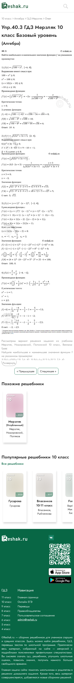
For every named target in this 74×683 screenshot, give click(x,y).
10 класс (7, 602)
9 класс (6, 606)
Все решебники (13, 463)
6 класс (6, 620)
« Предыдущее (25, 371)
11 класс (6, 597)
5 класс (6, 624)
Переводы (24, 606)
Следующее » (48, 371)
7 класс (6, 615)
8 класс (6, 611)
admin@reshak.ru (27, 619)
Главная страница (28, 597)
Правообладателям (29, 611)
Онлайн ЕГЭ (25, 602)
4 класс (6, 629)
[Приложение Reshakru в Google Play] (60, 582)
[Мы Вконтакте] (51, 537)
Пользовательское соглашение (36, 615)
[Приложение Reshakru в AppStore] (60, 574)
